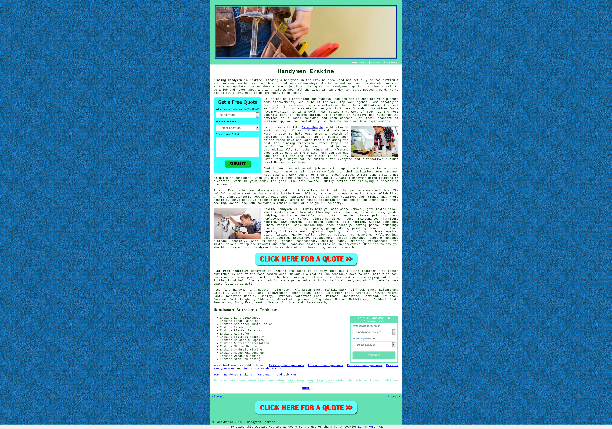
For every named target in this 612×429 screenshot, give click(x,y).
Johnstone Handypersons (262, 368)
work (237, 181)
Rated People (312, 127)
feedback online (271, 200)
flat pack (390, 274)
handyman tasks (303, 244)
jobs (320, 247)
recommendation (307, 115)
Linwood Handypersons (325, 365)
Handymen (340, 86)
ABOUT (364, 62)
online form (317, 152)
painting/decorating (368, 228)
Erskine (234, 190)
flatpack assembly (230, 241)
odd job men (317, 168)
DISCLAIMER (390, 62)
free (296, 193)
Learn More (366, 426)
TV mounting (361, 234)
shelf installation (280, 212)
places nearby (316, 302)
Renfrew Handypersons (364, 365)
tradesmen (295, 105)
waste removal (351, 209)
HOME (354, 62)
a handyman (289, 80)
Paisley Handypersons (286, 365)
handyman (326, 108)
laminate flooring (314, 212)
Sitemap (218, 396)
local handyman (305, 118)
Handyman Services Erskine (245, 310)
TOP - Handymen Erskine (233, 374)
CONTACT (375, 62)
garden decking (276, 238)
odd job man (344, 99)
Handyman (264, 374)
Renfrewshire (349, 244)
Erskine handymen (278, 209)
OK (381, 426)
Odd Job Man (286, 374)
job (291, 86)
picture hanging (383, 238)
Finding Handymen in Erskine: (239, 80)
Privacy (394, 396)
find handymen (235, 289)
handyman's (266, 203)
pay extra (234, 93)
